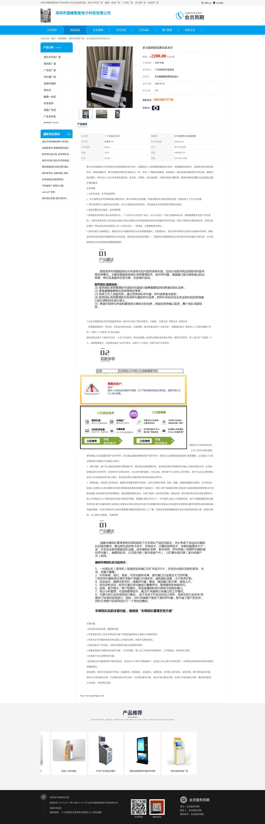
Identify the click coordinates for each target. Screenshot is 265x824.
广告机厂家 (50, 70)
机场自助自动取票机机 (52, 179)
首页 (53, 38)
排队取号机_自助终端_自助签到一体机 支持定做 (56, 173)
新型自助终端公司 (205, 771)
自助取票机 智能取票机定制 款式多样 (56, 148)
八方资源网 (66, 812)
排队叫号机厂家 (76, 38)
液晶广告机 (50, 110)
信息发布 (49, 103)
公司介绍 (121, 30)
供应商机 (75, 30)
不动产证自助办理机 (95, 771)
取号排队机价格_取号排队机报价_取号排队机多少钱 (56, 154)
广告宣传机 (50, 116)
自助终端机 (50, 83)
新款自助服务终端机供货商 (132, 771)
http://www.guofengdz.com (92, 696)
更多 (69, 134)
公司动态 (144, 30)
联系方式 (190, 30)
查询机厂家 (50, 63)
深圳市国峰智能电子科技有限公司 (103, 803)
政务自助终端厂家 (168, 771)
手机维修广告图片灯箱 (52, 186)
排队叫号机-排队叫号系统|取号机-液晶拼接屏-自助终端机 (56, 160)
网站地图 (97, 812)
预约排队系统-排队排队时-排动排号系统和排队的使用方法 (56, 198)
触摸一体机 (50, 96)
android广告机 (48, 192)
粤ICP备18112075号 (79, 803)
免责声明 (76, 812)
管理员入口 (87, 812)
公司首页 (52, 30)
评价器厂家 (50, 77)
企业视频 (98, 30)
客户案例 (167, 30)
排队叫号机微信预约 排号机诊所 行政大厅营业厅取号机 (56, 141)
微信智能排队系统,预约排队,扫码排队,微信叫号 (56, 167)
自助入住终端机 (58, 771)
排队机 (47, 90)
